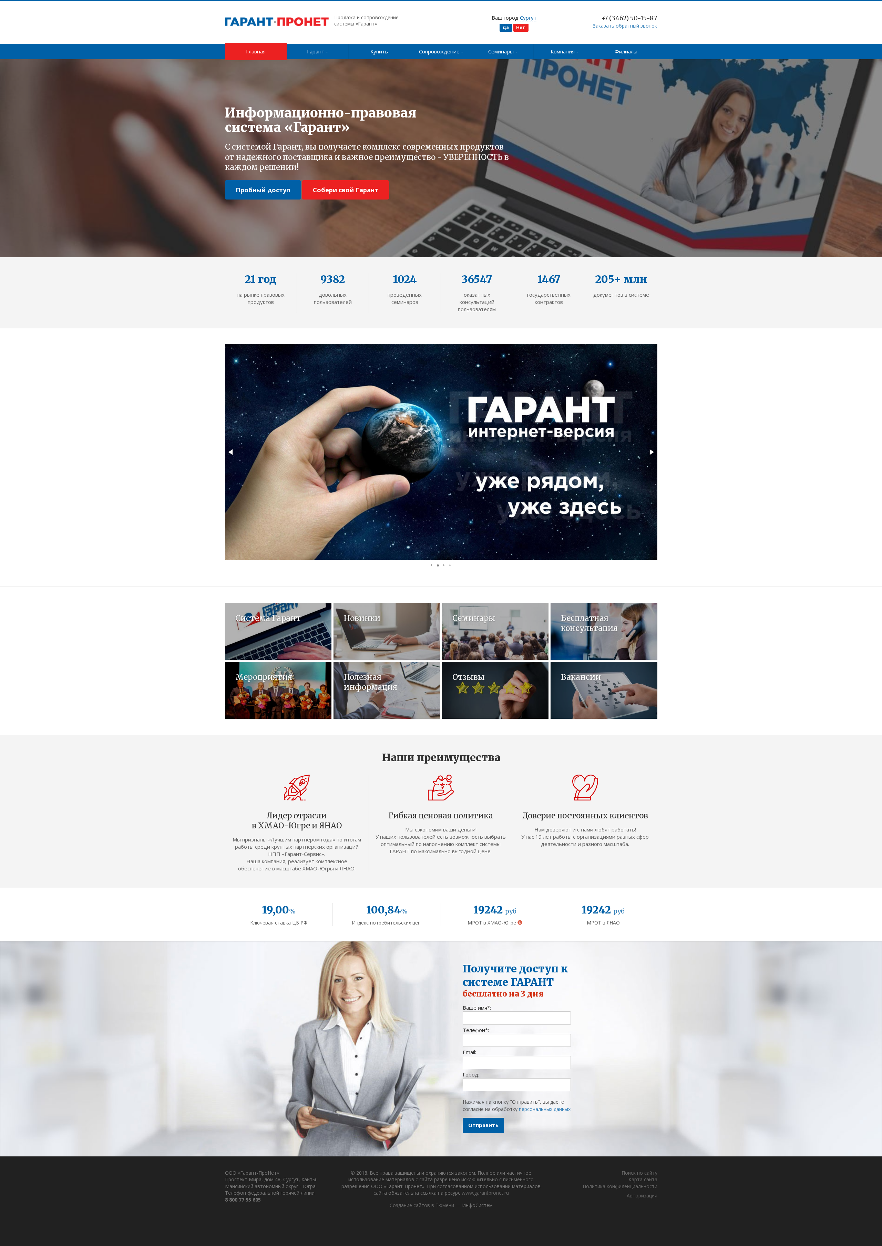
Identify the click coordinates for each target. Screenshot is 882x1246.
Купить (379, 51)
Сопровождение (439, 51)
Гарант (315, 51)
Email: (469, 1052)
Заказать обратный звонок (625, 25)
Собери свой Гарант (345, 190)
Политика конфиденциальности (620, 1186)
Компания (563, 51)
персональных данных (545, 1109)
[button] (231, 452)
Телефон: (476, 1030)
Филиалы (626, 51)
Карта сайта (642, 1179)
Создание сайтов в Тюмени (422, 1205)
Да (505, 27)
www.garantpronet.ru (485, 1192)
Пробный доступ (263, 190)
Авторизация (642, 1195)
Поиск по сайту (639, 1173)
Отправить (483, 1125)
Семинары (501, 51)
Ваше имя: (477, 1007)
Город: (471, 1074)
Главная (256, 51)
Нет (520, 27)
